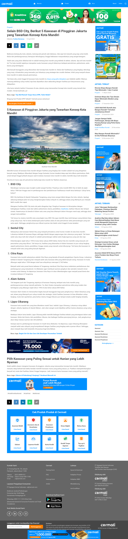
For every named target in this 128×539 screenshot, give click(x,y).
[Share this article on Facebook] (16, 45)
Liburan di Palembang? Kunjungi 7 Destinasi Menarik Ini (36, 375)
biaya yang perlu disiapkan (56, 79)
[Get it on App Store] (69, 505)
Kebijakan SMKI (75, 479)
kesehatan (64, 209)
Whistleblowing (75, 484)
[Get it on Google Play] (69, 499)
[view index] (119, 203)
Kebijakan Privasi (75, 474)
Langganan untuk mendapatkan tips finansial (23, 523)
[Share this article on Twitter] (9, 45)
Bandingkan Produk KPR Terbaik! (20, 103)
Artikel (48, 484)
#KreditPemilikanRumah (14, 393)
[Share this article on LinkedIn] (23, 45)
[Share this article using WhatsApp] (29, 45)
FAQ (47, 474)
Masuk (114, 3)
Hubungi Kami (50, 479)
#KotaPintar (27, 393)
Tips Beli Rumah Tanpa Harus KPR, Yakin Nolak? (33, 95)
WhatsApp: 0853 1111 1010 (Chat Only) (19, 499)
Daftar (120, 3)
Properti (9, 27)
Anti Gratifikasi (75, 488)
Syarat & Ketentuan (76, 470)
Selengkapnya (107, 343)
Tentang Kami (50, 470)
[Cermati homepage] (108, 524)
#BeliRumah (36, 393)
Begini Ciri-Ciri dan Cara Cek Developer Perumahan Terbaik (40, 333)
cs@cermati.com (20, 478)
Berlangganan (36, 527)
